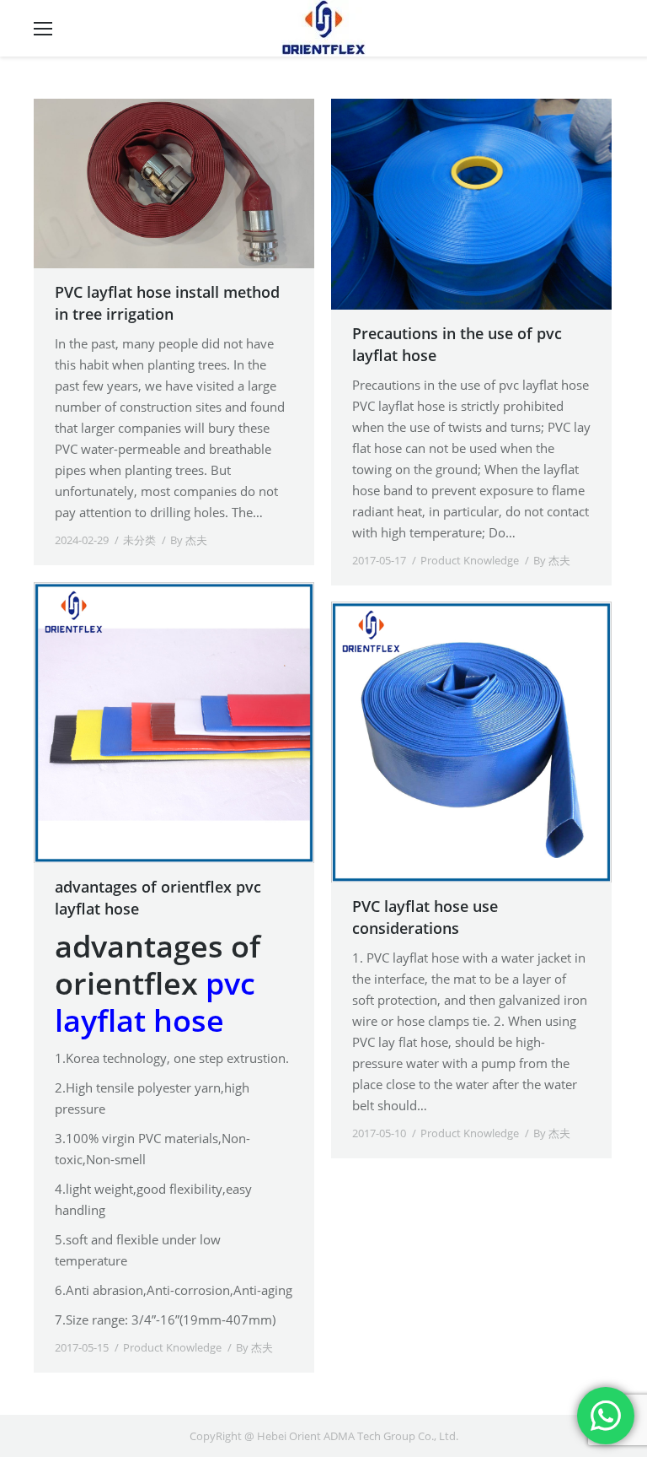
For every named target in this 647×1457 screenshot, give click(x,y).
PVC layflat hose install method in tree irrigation (167, 303)
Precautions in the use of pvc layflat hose (457, 344)
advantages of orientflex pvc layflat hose (158, 898)
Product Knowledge (469, 560)
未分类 (139, 540)
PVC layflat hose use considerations (425, 917)
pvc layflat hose (155, 1002)
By (188, 540)
